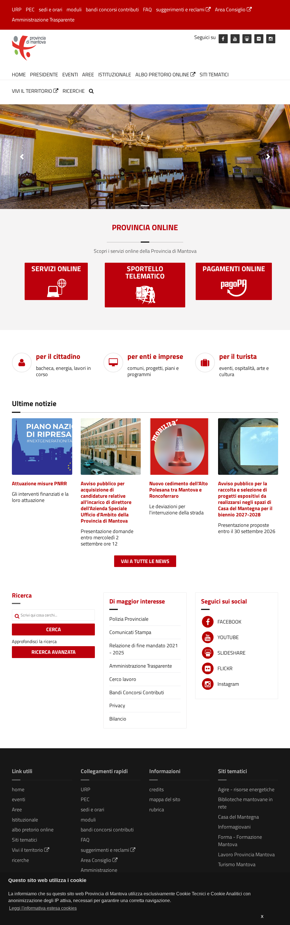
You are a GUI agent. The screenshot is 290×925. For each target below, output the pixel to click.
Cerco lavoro (122, 679)
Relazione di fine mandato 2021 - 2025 (143, 649)
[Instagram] (270, 38)
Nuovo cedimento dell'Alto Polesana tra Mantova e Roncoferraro (178, 490)
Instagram (228, 684)
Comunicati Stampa (130, 632)
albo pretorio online (162, 74)
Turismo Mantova (236, 864)
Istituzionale (114, 74)
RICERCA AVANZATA (53, 652)
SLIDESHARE (232, 653)
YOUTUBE (228, 637)
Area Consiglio (231, 9)
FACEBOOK (229, 622)
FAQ (147, 9)
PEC (30, 9)
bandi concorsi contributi (112, 9)
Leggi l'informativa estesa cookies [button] (43, 908)
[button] (22, 156)
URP (17, 9)
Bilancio (117, 719)
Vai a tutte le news (145, 561)
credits (156, 789)
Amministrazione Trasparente (43, 19)
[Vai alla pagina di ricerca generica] (92, 91)
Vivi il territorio (32, 91)
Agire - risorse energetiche (246, 789)
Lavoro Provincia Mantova (246, 854)
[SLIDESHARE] (246, 38)
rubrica (156, 809)
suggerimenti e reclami (181, 9)
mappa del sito (164, 799)
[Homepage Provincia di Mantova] (29, 47)
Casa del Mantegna (238, 817)
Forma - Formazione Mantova (240, 840)
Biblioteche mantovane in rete (245, 802)
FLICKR (225, 668)
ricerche (74, 91)
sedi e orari (50, 9)
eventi (70, 74)
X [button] (262, 916)
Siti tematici (214, 74)
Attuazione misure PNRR (39, 483)
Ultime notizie (34, 403)
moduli (74, 9)
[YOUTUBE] (235, 38)
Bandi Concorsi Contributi (136, 692)
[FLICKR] (258, 38)
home (19, 74)
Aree (88, 74)
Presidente (44, 74)
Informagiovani (234, 827)
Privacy (117, 705)
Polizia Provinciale (128, 619)
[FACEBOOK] (223, 38)
